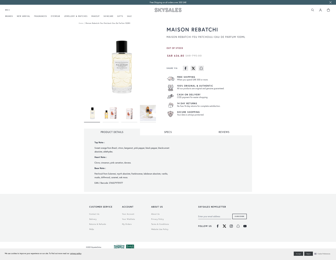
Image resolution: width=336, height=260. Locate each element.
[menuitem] (9, 17)
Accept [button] (298, 254)
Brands (9, 16)
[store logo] (168, 10)
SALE (129, 16)
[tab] (112, 132)
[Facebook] (217, 226)
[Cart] (328, 10)
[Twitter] (224, 226)
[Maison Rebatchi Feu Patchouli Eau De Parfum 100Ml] (92, 112)
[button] (322, 254)
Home (81, 23)
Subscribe (239, 216)
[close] (330, 2)
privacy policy (75, 253)
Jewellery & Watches (76, 16)
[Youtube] (244, 226)
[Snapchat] (238, 226)
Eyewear (55, 16)
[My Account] (320, 10)
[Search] (312, 10)
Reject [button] (308, 254)
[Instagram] (231, 226)
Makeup (95, 16)
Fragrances (40, 16)
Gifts (120, 16)
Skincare (108, 16)
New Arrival (23, 16)
